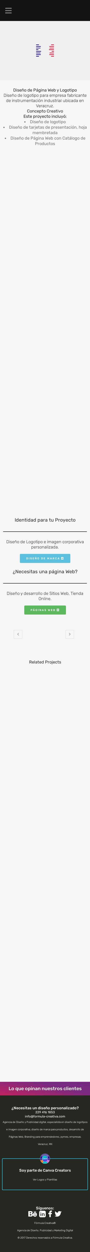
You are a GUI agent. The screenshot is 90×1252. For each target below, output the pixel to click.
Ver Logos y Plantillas (45, 1179)
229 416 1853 (45, 1112)
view (45, 708)
